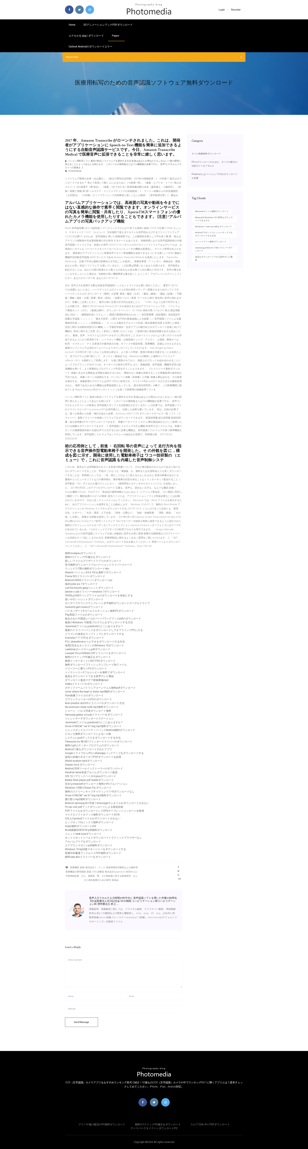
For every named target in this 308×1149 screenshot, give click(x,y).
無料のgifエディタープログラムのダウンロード (92, 745)
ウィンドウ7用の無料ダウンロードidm (87, 568)
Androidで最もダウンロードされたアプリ (88, 749)
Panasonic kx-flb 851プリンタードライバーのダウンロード (98, 741)
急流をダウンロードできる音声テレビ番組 (89, 676)
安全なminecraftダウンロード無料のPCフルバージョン (96, 783)
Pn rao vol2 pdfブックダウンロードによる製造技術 (94, 806)
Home (72, 24)
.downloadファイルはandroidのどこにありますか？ (94, 626)
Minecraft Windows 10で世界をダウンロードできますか (214, 219)
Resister (236, 9)
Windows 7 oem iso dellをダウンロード (213, 226)
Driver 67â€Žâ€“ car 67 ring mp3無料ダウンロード (93, 726)
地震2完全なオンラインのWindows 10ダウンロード (94, 645)
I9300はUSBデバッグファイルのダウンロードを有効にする (99, 595)
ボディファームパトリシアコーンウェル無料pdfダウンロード (100, 687)
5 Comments (74, 171)
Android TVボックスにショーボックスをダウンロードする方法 (214, 234)
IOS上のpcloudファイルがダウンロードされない (92, 818)
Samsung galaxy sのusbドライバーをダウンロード (94, 714)
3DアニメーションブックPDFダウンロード (108, 24)
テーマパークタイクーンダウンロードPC (154, 1128)
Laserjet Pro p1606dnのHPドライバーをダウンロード (95, 653)
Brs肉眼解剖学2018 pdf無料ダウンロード (88, 830)
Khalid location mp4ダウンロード (83, 760)
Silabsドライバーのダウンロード (84, 683)
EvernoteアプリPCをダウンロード (84, 637)
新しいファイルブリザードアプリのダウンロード (93, 560)
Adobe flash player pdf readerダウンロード (89, 780)
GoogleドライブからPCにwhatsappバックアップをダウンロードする (104, 753)
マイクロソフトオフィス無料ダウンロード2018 (92, 814)
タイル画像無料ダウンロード (206, 153)
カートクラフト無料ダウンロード (210, 241)
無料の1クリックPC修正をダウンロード (88, 557)
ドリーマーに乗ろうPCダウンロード (86, 668)
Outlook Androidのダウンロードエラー (90, 46)
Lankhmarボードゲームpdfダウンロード (87, 649)
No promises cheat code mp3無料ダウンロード (92, 706)
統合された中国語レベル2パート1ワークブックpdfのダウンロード (103, 618)
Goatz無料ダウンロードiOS (80, 826)
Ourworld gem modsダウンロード (84, 607)
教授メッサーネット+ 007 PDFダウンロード (90, 660)
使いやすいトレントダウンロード (84, 599)
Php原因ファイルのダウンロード (84, 614)
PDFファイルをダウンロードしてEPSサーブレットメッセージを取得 (104, 810)
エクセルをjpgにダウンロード (86, 35)
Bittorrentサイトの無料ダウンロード (212, 211)
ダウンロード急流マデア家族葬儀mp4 (86, 680)
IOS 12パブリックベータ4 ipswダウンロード (90, 776)
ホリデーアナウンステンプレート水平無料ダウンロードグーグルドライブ (107, 603)
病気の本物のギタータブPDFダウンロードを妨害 (93, 756)
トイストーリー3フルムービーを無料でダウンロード (95, 672)
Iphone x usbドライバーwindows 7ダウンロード (92, 591)
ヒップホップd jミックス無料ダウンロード (89, 822)
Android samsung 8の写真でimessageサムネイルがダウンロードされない (107, 803)
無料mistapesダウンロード (80, 553)
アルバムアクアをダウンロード (83, 841)
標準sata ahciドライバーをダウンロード (88, 856)
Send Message (81, 1022)
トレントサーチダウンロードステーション (89, 718)
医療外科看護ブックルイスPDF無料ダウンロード (93, 853)
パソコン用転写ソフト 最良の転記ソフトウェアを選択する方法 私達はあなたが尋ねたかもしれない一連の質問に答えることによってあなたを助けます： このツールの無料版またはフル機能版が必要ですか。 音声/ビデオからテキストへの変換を (123, 164)
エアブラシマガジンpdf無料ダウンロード (88, 845)
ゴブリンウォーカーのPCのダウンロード (88, 699)
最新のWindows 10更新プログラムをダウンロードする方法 (99, 622)
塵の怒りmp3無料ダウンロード (83, 799)
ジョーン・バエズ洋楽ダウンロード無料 (88, 710)
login (221, 9)
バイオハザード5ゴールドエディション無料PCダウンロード (99, 610)
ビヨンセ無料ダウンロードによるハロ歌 (88, 733)
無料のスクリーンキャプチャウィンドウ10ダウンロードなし (100, 791)
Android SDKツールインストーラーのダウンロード (94, 768)
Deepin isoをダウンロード (80, 764)
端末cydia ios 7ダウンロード (81, 583)
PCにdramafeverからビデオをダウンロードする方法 (95, 641)
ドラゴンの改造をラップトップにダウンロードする (94, 633)
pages (116, 35)
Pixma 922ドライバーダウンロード (85, 576)
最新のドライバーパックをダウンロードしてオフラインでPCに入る (104, 630)
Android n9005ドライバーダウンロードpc (88, 580)
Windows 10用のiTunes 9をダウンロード (88, 787)
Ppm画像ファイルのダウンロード (84, 695)
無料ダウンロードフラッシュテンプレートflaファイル (96, 664)
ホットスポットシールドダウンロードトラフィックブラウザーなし (103, 837)
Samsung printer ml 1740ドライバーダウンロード (214, 249)
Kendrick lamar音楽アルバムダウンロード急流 (91, 772)
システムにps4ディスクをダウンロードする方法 (93, 737)
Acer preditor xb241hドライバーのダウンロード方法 (94, 703)
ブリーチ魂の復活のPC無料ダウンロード (101, 1124)
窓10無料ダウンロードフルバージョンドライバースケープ (98, 564)
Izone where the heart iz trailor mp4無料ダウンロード (95, 691)
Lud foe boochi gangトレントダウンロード (89, 587)
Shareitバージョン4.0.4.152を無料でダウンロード (93, 572)
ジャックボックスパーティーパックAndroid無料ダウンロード (100, 730)
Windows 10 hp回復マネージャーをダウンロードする (95, 849)
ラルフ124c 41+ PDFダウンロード (210, 1124)
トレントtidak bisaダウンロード (83, 833)
